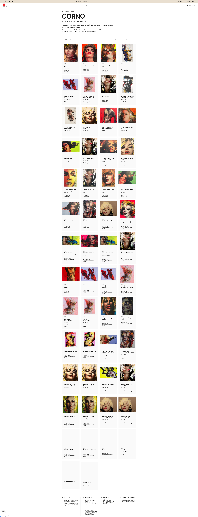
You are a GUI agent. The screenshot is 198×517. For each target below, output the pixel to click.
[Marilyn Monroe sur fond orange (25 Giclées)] (127, 209)
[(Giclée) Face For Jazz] (71, 470)
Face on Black (105, 96)
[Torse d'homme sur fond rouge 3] (71, 274)
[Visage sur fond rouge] (89, 53)
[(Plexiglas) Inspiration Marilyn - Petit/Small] (71, 372)
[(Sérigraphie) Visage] (127, 306)
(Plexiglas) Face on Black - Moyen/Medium (127, 253)
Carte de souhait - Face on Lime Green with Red (127, 190)
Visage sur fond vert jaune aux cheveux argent (70, 253)
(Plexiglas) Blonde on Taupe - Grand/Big (126, 417)
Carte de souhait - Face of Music (70, 221)
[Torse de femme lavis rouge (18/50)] (71, 115)
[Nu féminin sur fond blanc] (127, 53)
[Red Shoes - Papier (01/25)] (71, 84)
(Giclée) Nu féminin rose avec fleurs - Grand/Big (127, 286)
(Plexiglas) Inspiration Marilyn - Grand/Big (88, 385)
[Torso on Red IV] (89, 470)
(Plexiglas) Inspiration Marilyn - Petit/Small (69, 385)
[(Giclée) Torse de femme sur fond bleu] (89, 438)
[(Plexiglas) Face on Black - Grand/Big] (127, 372)
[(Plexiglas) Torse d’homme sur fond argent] (127, 339)
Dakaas (7, 516)
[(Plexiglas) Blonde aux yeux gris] (71, 438)
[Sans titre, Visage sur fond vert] (108, 53)
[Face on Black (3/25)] (89, 146)
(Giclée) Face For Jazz (69, 481)
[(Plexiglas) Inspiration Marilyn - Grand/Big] (89, 372)
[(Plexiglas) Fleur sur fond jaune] (108, 372)
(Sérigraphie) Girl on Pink (70, 351)
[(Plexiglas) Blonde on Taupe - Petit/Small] (108, 404)
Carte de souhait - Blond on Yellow (127, 159)
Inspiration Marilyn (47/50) (87, 128)
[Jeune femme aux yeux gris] (71, 53)
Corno (65, 63)
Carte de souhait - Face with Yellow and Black (108, 159)
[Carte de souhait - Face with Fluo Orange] (71, 178)
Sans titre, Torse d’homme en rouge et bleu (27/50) (127, 97)
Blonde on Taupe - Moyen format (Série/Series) (108, 221)
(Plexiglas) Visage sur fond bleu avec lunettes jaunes (108, 352)
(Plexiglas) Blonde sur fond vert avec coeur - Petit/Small (69, 418)
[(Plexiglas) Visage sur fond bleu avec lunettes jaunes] (108, 339)
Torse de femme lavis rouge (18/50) (69, 128)
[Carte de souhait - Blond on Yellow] (127, 146)
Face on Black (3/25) (88, 158)
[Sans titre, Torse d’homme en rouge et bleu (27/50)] (127, 84)
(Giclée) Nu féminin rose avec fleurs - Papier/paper (89, 319)
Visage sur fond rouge (88, 65)
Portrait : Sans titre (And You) (127, 128)
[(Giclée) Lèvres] (108, 438)
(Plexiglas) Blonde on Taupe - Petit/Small (107, 417)
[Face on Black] (108, 84)
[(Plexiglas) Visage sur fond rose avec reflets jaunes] (89, 241)
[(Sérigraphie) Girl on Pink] (71, 339)
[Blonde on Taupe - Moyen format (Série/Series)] (108, 209)
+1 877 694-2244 (75, 506)
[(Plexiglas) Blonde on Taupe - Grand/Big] (127, 404)
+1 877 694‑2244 (88, 512)
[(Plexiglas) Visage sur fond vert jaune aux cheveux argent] (108, 241)
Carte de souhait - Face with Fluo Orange (70, 190)
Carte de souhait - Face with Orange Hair (108, 190)
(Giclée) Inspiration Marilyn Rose (125, 450)
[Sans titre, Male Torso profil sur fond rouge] (108, 115)
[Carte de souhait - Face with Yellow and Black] (108, 146)
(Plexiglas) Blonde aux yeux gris (69, 450)
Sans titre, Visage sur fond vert (108, 65)
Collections (67, 11)
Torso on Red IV (87, 481)
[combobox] (181, 1)
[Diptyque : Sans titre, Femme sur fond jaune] (71, 146)
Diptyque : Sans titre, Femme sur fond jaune (69, 159)
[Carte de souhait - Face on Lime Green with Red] (127, 178)
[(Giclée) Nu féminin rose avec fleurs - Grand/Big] (127, 274)
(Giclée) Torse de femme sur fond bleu (89, 450)
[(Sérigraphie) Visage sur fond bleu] (108, 306)
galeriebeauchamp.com (89, 516)
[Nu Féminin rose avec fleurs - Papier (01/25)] (89, 84)
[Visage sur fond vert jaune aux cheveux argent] (71, 241)
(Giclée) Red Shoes (88, 286)
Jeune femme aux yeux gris (70, 65)
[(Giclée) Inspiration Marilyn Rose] (127, 438)
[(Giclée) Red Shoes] (89, 274)
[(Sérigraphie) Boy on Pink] (89, 339)
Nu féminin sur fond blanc (127, 65)
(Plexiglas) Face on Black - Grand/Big (127, 385)
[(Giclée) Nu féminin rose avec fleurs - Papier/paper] (89, 306)
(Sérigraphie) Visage (126, 318)
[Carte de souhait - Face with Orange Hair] (108, 178)
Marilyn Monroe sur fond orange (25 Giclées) (127, 221)
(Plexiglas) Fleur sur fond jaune (108, 385)
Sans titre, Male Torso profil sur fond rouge (107, 128)
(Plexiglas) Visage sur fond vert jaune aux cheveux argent (107, 254)
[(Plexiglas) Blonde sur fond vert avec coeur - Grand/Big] (89, 404)
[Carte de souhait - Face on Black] (89, 178)
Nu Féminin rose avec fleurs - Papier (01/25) (88, 97)
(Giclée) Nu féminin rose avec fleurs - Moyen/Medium (70, 319)
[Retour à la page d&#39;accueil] (62, 11)
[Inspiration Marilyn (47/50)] (89, 115)
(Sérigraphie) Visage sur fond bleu (108, 318)
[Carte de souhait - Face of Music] (71, 209)
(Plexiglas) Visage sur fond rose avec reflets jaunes (88, 254)
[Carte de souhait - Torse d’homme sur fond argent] (89, 209)
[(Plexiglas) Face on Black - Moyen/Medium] (127, 241)
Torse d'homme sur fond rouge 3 (70, 286)
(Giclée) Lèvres (105, 449)
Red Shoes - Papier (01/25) (69, 97)
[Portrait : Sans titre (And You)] (127, 115)
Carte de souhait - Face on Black (89, 190)
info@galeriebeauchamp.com (69, 508)
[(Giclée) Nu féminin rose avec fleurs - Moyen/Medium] (71, 306)
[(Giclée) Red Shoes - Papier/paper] (108, 274)
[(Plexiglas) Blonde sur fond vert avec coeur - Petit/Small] (71, 404)
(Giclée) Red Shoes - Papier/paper (107, 286)
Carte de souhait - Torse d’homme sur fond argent (89, 221)
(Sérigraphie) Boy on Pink (89, 351)
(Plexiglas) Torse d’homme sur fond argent (127, 352)
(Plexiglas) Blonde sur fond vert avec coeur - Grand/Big (88, 418)
